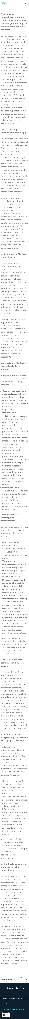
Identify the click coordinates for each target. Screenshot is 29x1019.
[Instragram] (5, 988)
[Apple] (12, 988)
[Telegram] (24, 988)
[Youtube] (10, 988)
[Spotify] (7, 988)
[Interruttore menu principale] (26, 3)
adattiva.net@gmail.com (6, 1003)
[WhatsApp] (19, 988)
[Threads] (17, 988)
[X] (14, 988)
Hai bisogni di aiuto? (9, 1012)
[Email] (21, 988)
